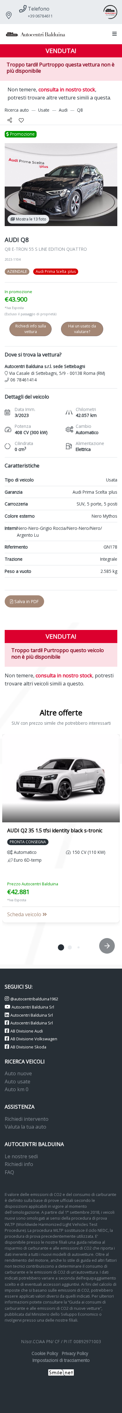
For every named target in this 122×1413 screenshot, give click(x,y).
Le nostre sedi (21, 1156)
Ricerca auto (17, 110)
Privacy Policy (75, 1353)
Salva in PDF (26, 601)
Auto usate (17, 1081)
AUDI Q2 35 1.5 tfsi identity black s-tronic (54, 830)
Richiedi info (19, 1164)
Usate (43, 110)
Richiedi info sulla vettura (30, 328)
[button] (113, 34)
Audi (63, 110)
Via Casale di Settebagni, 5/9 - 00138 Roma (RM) (56, 373)
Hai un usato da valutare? (82, 328)
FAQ (9, 1172)
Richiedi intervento (26, 1118)
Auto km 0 (16, 1089)
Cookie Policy (45, 1353)
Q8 (80, 110)
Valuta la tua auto (25, 1126)
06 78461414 (23, 380)
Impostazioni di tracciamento (61, 1360)
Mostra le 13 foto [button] (30, 219)
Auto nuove (18, 1073)
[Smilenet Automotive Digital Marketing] (61, 1372)
